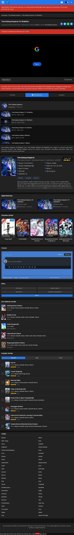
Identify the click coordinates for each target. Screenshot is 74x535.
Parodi (3, 484)
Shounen (44, 426)
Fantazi (23, 335)
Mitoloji (3, 478)
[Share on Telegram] (71, 24)
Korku (26, 317)
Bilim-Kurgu (22, 373)
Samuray (3, 493)
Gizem (20, 345)
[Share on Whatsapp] (68, 24)
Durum (54, 288)
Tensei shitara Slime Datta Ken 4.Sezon (24, 424)
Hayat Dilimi (4, 462)
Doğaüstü (4, 447)
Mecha (40, 475)
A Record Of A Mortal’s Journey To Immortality (26, 415)
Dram (12, 326)
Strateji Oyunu (5, 503)
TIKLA (12, 9)
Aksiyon (20, 178)
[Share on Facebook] (61, 24)
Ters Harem (4, 509)
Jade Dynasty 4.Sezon (14, 306)
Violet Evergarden (13, 324)
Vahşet (3, 512)
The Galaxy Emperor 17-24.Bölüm (61, 201)
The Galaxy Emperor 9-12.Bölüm (25, 201)
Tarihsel (36, 308)
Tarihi (2, 506)
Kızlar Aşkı (41, 469)
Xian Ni (13, 363)
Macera (36, 178)
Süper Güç (25, 345)
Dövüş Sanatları (20, 308)
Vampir (40, 512)
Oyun (39, 481)
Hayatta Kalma (42, 462)
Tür (18, 288)
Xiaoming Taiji (29, 166)
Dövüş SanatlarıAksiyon (8, 450)
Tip (18, 292)
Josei (39, 465)
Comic (3, 444)
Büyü (39, 441)
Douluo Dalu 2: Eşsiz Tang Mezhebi (22, 398)
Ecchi (2, 453)
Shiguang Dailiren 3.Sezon (16, 343)
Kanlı (31, 335)
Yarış (2, 515)
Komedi (31, 426)
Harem (40, 459)
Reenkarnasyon (37, 426)
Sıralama (54, 292)
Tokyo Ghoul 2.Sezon (14, 333)
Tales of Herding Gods (18, 389)
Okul (2, 481)
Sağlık (40, 490)
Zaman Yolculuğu (33, 345)
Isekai (26, 426)
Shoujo (40, 497)
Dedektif (40, 444)
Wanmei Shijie (15, 380)
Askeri (40, 437)
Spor (39, 500)
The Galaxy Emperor (51, 25)
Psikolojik (31, 317)
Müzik (40, 478)
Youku (54, 163)
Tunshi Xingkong (16, 371)
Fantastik (28, 178)
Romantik (41, 487)
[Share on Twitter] (64, 24)
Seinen (44, 335)
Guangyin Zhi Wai (17, 406)
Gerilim (23, 317)
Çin (23, 171)
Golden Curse (11, 315)
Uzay (39, 509)
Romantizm (41, 400)
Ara (37, 295)
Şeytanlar (4, 497)
